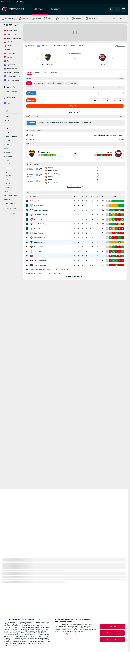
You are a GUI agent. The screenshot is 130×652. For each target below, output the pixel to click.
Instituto (37, 201)
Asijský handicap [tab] (55, 83)
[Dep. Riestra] (31, 233)
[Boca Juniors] (31, 242)
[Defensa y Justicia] (31, 214)
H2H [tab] (45, 72)
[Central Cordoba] (31, 260)
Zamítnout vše (112, 633)
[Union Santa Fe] (31, 237)
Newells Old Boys (40, 224)
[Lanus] (31, 256)
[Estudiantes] (31, 251)
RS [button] (98, 197)
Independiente (39, 219)
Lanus (102, 64)
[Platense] (31, 228)
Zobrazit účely (112, 639)
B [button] (102, 197)
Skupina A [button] (33, 197)
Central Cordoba (40, 261)
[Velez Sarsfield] (31, 205)
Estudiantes (38, 251)
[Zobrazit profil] (47, 57)
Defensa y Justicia (40, 215)
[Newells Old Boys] (31, 224)
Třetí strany (13, 645)
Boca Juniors (47, 64)
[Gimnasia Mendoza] (31, 210)
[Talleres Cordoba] (31, 265)
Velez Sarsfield (39, 206)
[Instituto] (31, 201)
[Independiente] (31, 219)
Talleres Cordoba (40, 265)
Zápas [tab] (29, 72)
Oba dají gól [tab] (71, 83)
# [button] (26, 197)
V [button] (78, 197)
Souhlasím (112, 626)
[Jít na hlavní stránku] (16, 9)
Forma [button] (115, 197)
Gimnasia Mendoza (41, 210)
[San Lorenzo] (31, 247)
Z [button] (74, 197)
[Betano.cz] (31, 100)
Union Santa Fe (39, 238)
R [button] (82, 197)
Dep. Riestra (38, 233)
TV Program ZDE (10, 214)
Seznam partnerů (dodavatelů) (65, 634)
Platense (37, 228)
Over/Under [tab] (39, 83)
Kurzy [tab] (37, 72)
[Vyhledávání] (111, 9)
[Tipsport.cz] (31, 93)
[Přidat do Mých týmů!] (38, 57)
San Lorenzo (38, 247)
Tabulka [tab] (53, 72)
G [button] (91, 197)
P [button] (86, 197)
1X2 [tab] (28, 83)
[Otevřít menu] (123, 9)
